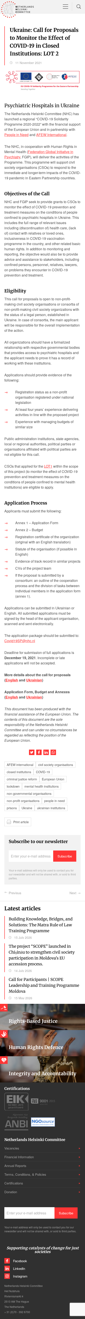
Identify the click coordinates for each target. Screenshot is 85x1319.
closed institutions (19, 772)
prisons (12, 808)
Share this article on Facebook (39, 752)
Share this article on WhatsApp (53, 752)
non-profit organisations (23, 801)
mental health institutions (41, 786)
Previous (15, 892)
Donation (10, 1191)
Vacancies (11, 1148)
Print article (21, 822)
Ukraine (27, 808)
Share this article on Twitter (31, 752)
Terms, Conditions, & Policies (25, 1174)
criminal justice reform (22, 779)
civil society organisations (55, 764)
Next (73, 892)
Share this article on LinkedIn (46, 752)
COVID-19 (43, 772)
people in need (54, 801)
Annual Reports (15, 1165)
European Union (53, 779)
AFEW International (51, 134)
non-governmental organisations (29, 793)
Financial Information (19, 1157)
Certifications (13, 1183)
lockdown (13, 786)
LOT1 (48, 466)
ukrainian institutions (51, 808)
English (11, 680)
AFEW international (20, 764)
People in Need (16, 134)
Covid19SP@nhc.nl (19, 640)
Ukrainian (34, 680)
